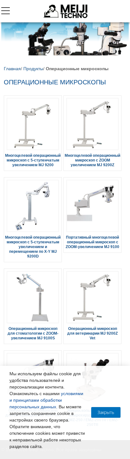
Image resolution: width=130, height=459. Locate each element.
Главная (12, 68)
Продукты (33, 68)
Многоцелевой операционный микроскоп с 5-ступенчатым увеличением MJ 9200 (33, 160)
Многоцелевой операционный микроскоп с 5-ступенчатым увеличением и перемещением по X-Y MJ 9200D (33, 246)
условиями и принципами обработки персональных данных (46, 400)
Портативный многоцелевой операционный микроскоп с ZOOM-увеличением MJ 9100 (92, 242)
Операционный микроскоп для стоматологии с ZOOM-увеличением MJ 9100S (33, 333)
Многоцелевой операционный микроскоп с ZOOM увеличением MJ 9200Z (92, 160)
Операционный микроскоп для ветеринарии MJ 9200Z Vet (92, 333)
